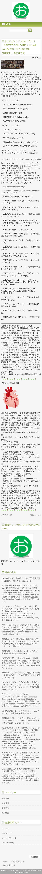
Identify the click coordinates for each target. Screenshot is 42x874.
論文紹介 (5, 813)
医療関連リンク (19, 862)
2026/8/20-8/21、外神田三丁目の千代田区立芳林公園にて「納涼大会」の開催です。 (21, 579)
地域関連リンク (9, 865)
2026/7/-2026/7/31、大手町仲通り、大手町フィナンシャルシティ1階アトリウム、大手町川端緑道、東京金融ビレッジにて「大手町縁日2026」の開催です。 (21, 686)
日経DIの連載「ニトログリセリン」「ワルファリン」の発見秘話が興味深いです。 (20, 712)
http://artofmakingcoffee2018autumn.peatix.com (22, 159)
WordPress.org (8, 843)
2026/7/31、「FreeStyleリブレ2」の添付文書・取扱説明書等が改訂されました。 (20, 652)
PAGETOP (34, 857)
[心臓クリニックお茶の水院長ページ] (21, 18)
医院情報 (5, 798)
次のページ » (35, 515)
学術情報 (5, 808)
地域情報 (5, 803)
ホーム (5, 862)
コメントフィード (9, 838)
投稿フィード (7, 833)
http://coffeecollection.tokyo (14, 187)
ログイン (5, 829)
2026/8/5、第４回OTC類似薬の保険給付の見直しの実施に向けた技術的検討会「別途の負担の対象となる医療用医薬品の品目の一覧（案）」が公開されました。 (20, 642)
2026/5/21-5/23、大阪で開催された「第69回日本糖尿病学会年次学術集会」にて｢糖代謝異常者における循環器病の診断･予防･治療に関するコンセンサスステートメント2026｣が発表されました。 (21, 663)
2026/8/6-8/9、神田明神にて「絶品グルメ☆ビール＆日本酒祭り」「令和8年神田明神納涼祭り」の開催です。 (21, 675)
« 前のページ (6, 515)
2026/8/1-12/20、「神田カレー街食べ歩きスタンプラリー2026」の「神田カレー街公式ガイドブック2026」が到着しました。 (21, 720)
